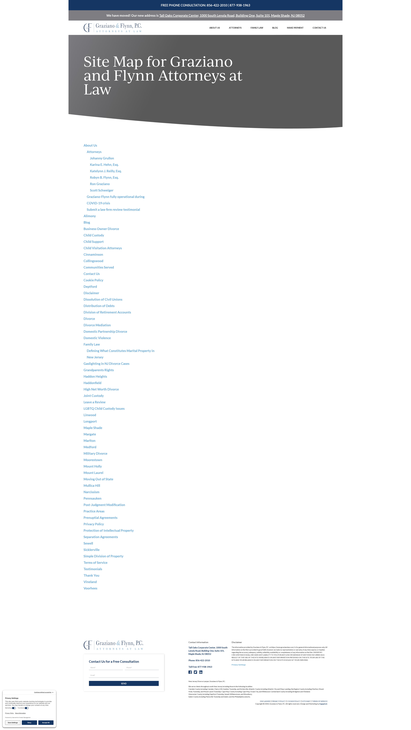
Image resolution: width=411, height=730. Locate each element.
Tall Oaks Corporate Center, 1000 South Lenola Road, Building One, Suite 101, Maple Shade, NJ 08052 (232, 15)
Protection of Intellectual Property (109, 530)
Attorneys (235, 27)
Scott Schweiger (101, 190)
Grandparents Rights (99, 370)
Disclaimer (91, 293)
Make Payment (295, 27)
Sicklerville (92, 550)
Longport (90, 421)
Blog (275, 27)
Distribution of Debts (99, 306)
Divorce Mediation (97, 325)
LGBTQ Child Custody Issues (104, 408)
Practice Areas (94, 511)
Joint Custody (94, 396)
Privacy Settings (239, 665)
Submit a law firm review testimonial (113, 209)
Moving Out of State (98, 479)
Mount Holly (93, 466)
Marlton (89, 440)
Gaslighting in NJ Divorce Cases (106, 363)
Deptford (90, 286)
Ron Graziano (100, 184)
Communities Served (99, 267)
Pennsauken (92, 498)
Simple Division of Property (103, 556)
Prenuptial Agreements (100, 517)
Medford (90, 447)
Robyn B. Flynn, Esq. (104, 177)
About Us (214, 27)
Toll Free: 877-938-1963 (200, 666)
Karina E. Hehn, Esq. (104, 164)
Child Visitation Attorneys (103, 248)
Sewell (88, 543)
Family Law (92, 344)
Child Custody (94, 235)
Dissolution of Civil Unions (103, 299)
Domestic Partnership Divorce (105, 331)
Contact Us (319, 27)
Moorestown (93, 460)
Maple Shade (93, 428)
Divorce (89, 318)
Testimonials (93, 569)
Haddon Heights (95, 376)
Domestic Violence (97, 338)
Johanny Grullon (102, 158)
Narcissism (91, 492)
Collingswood (93, 261)
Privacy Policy (94, 524)
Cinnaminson (93, 254)
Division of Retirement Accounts (107, 312)
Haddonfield (92, 383)
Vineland (90, 582)
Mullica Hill (92, 485)
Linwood (90, 415)
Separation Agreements (101, 537)
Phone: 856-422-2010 (199, 660)
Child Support (94, 241)
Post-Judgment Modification (104, 505)
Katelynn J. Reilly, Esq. (106, 171)
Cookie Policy (93, 280)
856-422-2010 (217, 5)
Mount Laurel (93, 473)
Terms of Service (95, 562)
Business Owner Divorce (101, 229)
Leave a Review (95, 402)
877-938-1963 (240, 5)
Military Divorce (95, 453)
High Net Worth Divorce (101, 389)
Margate (90, 434)
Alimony (90, 216)
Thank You (91, 575)
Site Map (306, 701)
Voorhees (90, 588)
